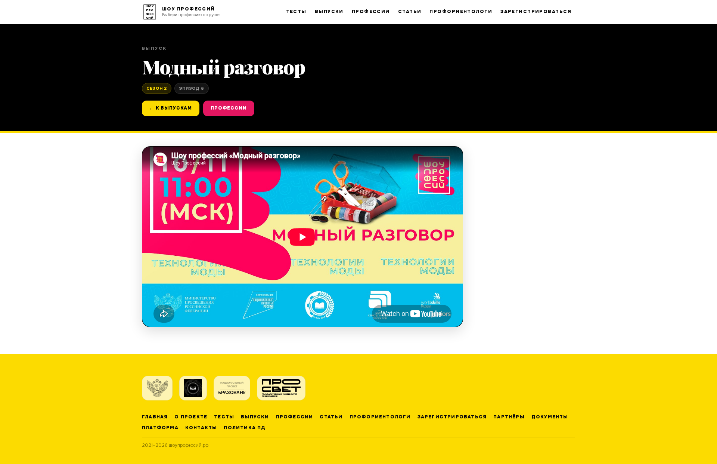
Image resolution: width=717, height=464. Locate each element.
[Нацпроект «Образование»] (232, 388)
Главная (155, 417)
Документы (549, 417)
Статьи (410, 12)
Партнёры (509, 417)
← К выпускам (170, 108)
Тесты (296, 12)
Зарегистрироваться (535, 12)
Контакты (201, 428)
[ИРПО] (193, 388)
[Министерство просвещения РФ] (157, 388)
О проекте (190, 417)
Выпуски (329, 12)
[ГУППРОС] (281, 388)
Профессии (371, 12)
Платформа (160, 428)
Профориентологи (460, 12)
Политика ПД (245, 428)
